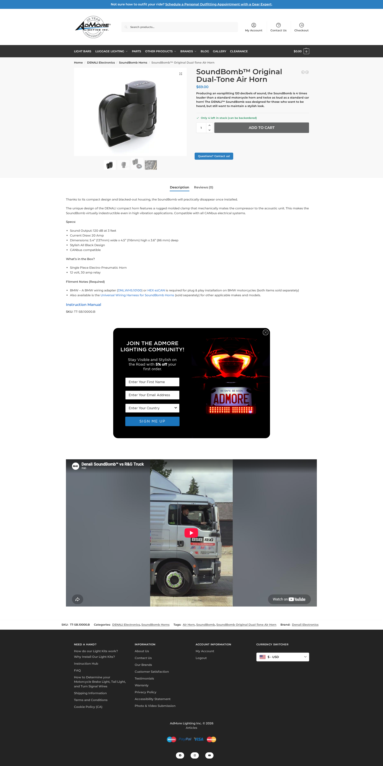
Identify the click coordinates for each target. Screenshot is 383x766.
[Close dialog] (265, 332)
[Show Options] (176, 408)
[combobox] (151, 408)
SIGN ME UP (152, 421)
